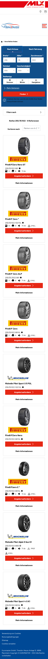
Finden (23, 94)
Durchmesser (37, 55)
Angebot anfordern (22, 176)
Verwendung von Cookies (11, 633)
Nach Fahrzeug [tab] (35, 49)
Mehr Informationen (24, 183)
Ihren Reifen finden (11, 41)
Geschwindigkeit (24, 66)
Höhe (19, 55)
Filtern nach (11, 112)
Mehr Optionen (12, 88)
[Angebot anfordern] (45, 11)
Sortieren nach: (14, 129)
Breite (6, 55)
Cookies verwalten (9, 644)
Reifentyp (7, 76)
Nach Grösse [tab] (12, 49)
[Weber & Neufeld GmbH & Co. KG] (10, 26)
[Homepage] (1, 41)
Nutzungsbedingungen (10, 637)
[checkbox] (9, 81)
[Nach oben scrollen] (41, 654)
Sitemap (5, 640)
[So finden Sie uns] (40, 11)
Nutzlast (6, 66)
